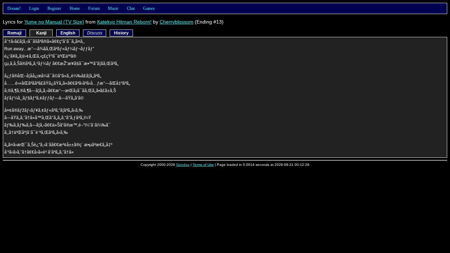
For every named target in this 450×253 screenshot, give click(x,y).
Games (149, 8)
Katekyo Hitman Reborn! (124, 22)
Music (113, 8)
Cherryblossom (176, 22)
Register (54, 8)
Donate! (14, 8)
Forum (93, 8)
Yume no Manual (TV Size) (54, 22)
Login (34, 8)
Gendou (182, 165)
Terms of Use (203, 165)
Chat (131, 8)
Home (75, 8)
